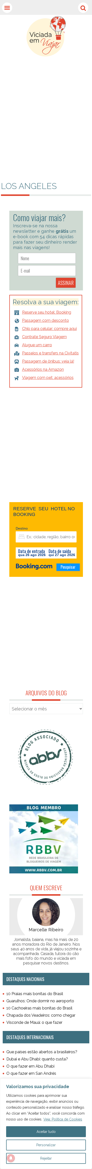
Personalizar (46, 1145)
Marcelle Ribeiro (46, 929)
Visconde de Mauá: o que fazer (34, 1022)
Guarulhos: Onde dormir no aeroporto (40, 1001)
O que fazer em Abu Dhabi (30, 1066)
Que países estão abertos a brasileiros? (41, 1052)
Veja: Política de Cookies (62, 1119)
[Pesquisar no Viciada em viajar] (83, 7)
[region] (46, 1123)
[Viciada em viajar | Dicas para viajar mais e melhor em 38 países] (46, 36)
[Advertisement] (46, 102)
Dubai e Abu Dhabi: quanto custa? (37, 1059)
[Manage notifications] (11, 1158)
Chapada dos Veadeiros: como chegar (40, 1015)
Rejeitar (46, 1158)
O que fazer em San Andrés (31, 1073)
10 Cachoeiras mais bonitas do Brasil (39, 1008)
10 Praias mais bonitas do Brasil (34, 993)
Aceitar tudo (46, 1132)
